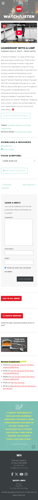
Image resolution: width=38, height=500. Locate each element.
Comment (9, 217)
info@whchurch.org (19, 468)
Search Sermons (13, 316)
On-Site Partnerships (19, 488)
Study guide (8, 149)
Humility (11, 125)
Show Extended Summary (15, 116)
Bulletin (19, 486)
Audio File (7, 146)
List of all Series (11, 298)
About (19, 484)
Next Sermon (29, 184)
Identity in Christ (23, 125)
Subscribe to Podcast (14, 171)
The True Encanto (17, 383)
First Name (9, 249)
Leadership (6, 128)
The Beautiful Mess (23, 132)
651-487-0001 (19, 465)
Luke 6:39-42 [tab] (10, 161)
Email (7, 258)
